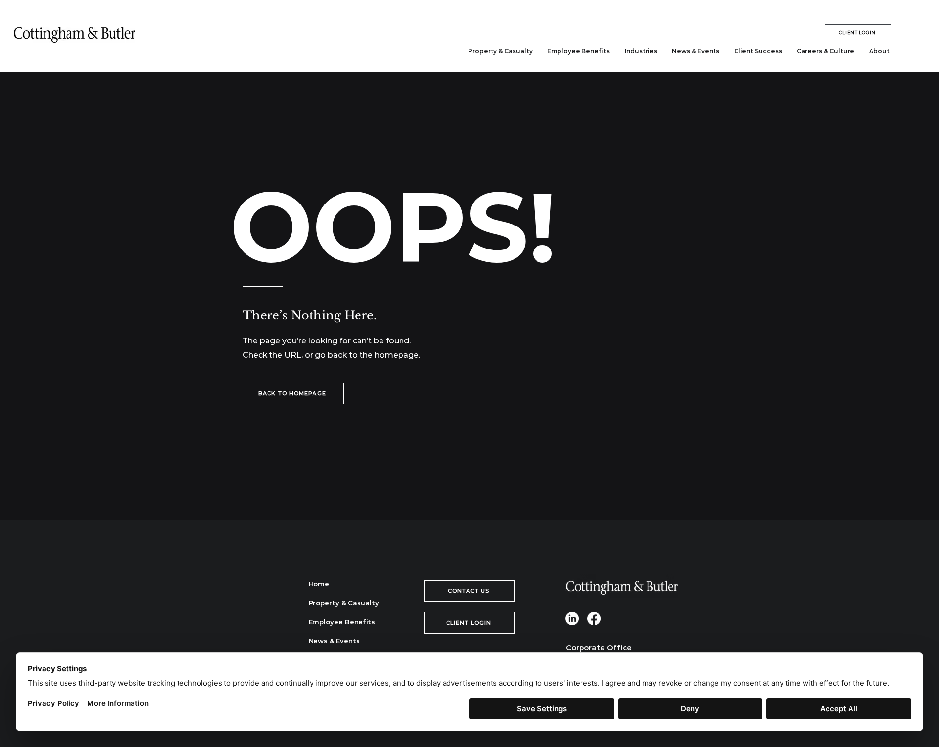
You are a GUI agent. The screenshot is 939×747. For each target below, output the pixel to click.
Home (319, 584)
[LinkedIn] (572, 618)
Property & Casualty (343, 603)
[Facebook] (594, 618)
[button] (641, 51)
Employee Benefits (342, 622)
